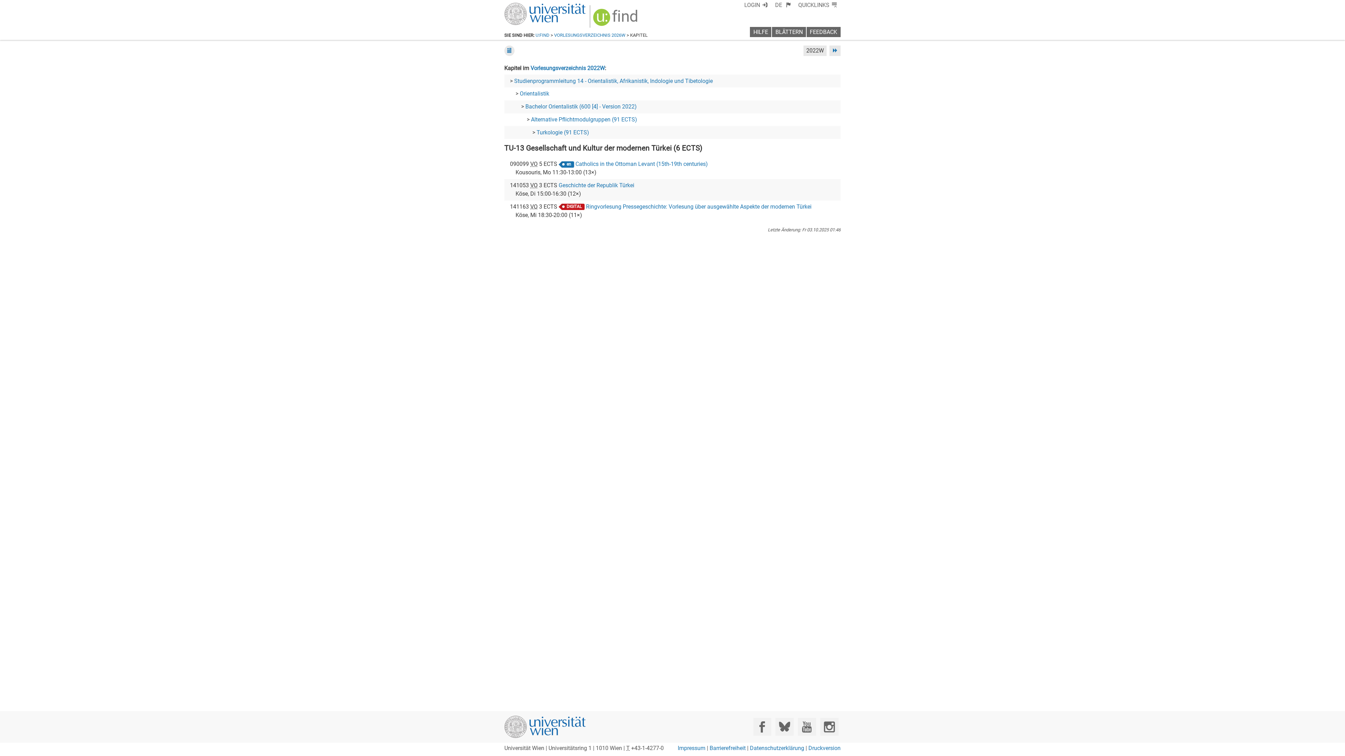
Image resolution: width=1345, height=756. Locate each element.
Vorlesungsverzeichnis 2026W (590, 35)
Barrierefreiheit (728, 748)
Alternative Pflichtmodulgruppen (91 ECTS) (584, 119)
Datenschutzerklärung (777, 748)
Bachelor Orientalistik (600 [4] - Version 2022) (581, 106)
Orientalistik (534, 93)
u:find (543, 35)
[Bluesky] (784, 727)
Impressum (691, 748)
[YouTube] (807, 727)
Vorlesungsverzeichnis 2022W (568, 68)
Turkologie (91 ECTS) (563, 132)
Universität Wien (528, 6)
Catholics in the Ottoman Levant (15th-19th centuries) (641, 164)
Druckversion (824, 748)
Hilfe (760, 32)
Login (752, 5)
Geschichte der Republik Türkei (596, 185)
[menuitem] (783, 5)
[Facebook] (762, 727)
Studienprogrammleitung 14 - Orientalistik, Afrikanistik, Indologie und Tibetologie (613, 81)
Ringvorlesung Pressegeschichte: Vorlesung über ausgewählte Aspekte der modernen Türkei (699, 206)
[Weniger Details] (509, 50)
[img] (616, 19)
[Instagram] (829, 727)
